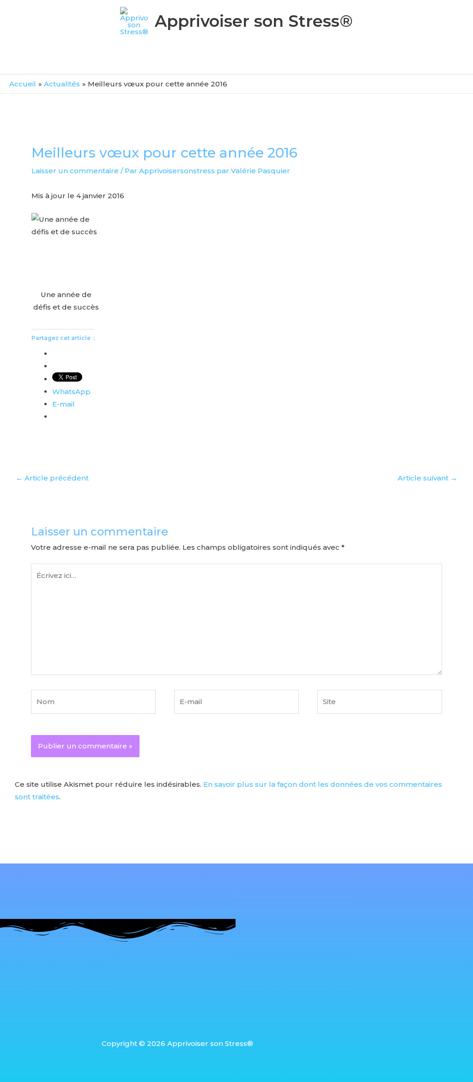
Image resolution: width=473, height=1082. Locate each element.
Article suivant (427, 478)
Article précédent (52, 478)
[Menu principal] (236, 61)
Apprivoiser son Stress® (254, 21)
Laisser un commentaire (75, 170)
